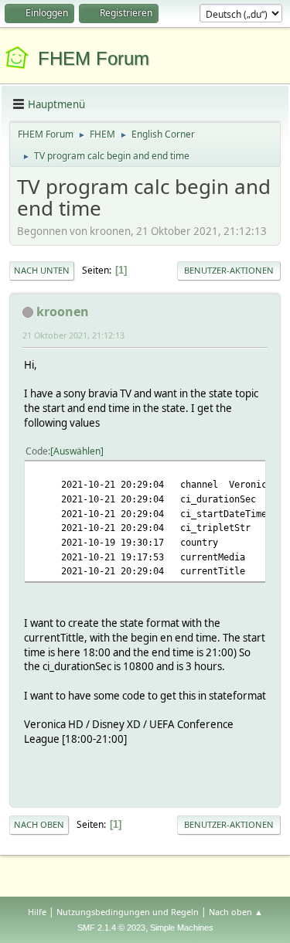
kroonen (62, 311)
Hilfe (37, 911)
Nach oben (39, 824)
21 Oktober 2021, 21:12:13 (73, 335)
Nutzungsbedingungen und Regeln (127, 911)
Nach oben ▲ (236, 911)
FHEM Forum (93, 58)
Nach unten (42, 270)
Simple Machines (181, 927)
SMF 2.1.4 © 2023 (111, 927)
